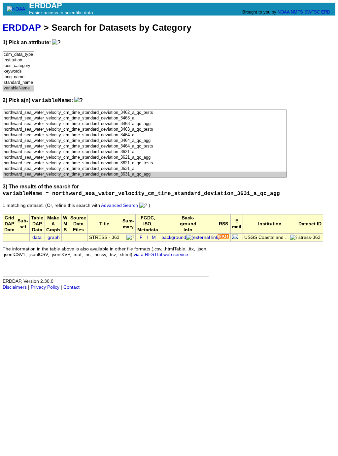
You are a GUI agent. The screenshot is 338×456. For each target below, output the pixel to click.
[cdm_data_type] (18, 54)
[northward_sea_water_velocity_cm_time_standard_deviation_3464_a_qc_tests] (145, 146)
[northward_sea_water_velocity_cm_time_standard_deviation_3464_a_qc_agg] (145, 141)
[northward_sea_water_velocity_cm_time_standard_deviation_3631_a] (145, 169)
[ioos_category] (18, 66)
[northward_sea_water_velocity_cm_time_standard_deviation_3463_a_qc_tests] (145, 129)
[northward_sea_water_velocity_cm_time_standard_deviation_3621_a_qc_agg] (145, 157)
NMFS (297, 12)
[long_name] (18, 77)
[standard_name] (18, 82)
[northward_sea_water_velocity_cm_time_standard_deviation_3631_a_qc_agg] (145, 174)
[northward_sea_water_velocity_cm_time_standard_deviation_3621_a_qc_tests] (145, 163)
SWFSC (312, 12)
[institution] (18, 60)
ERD (325, 12)
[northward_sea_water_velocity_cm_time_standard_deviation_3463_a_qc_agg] (145, 124)
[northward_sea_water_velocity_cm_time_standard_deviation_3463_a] (145, 118)
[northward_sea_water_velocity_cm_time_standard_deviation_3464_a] (145, 135)
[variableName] (18, 88)
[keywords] (18, 71)
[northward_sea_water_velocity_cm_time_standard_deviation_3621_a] (145, 152)
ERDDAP (22, 27)
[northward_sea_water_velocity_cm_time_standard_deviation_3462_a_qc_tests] (145, 112)
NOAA (283, 12)
